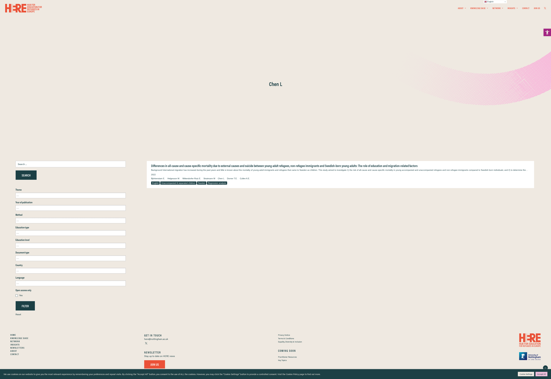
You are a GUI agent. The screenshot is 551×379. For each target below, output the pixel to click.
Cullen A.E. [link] (245, 178)
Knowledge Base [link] (478, 8)
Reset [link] (18, 314)
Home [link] (13, 334)
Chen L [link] (221, 178)
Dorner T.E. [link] (232, 178)
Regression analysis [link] (217, 183)
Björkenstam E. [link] (158, 178)
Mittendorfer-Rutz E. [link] (192, 178)
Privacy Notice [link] (284, 335)
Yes (21, 295)
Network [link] (496, 8)
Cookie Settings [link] (526, 374)
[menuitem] (462, 8)
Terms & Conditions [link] (286, 338)
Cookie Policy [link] (292, 374)
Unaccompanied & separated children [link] (178, 183)
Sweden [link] (201, 183)
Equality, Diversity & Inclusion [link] (290, 341)
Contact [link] (525, 8)
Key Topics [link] (282, 360)
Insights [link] (511, 8)
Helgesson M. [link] (173, 178)
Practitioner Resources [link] (287, 356)
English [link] (155, 183)
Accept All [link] (541, 374)
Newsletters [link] (17, 347)
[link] (547, 32)
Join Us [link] (537, 8)
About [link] (460, 8)
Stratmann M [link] (209, 178)
